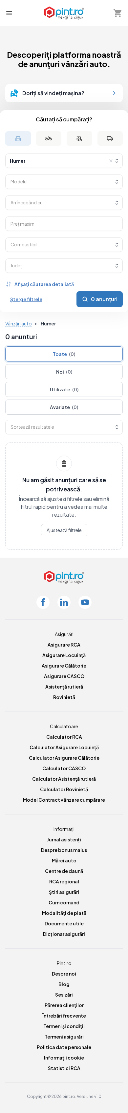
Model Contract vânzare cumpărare (64, 800)
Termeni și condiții (64, 1026)
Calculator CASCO (64, 768)
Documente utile (64, 923)
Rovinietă (64, 697)
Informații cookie (64, 1058)
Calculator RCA (64, 737)
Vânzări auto (18, 323)
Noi (64, 372)
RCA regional (64, 881)
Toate (64, 354)
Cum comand (64, 902)
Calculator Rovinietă (64, 789)
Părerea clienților (64, 1005)
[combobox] (64, 161)
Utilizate (64, 389)
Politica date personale (64, 1047)
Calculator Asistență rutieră (64, 779)
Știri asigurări (64, 892)
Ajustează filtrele (64, 530)
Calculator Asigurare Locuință (64, 747)
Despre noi (64, 974)
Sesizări (64, 995)
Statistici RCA (64, 1068)
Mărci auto (64, 860)
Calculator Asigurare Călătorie (64, 758)
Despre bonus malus (64, 850)
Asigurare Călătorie (64, 666)
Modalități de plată (64, 913)
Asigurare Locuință (64, 655)
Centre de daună (64, 871)
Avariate (64, 407)
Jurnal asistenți (64, 839)
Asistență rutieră (64, 687)
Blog (64, 984)
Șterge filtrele (26, 299)
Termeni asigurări (64, 1037)
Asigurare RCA (64, 645)
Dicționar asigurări (64, 934)
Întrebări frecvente (64, 1016)
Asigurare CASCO (64, 676)
